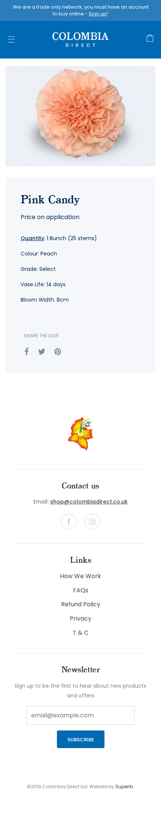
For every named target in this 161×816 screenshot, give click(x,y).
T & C (80, 632)
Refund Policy (80, 604)
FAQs (80, 590)
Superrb (124, 786)
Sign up (98, 13)
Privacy (80, 618)
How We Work (80, 576)
